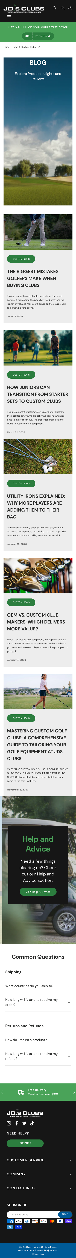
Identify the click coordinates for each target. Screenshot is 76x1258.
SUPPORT (25, 1143)
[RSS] (39, 47)
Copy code (45, 36)
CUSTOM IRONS (21, 258)
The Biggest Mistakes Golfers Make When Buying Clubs (33, 278)
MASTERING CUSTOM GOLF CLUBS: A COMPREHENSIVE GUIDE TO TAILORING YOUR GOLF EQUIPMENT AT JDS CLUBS (37, 745)
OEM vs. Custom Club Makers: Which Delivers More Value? (36, 622)
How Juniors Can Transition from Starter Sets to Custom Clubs (37, 394)
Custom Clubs (28, 47)
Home (6, 47)
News (15, 47)
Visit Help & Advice (38, 892)
